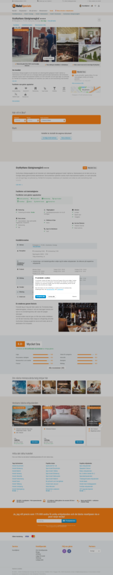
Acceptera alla (41, 296)
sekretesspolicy (51, 289)
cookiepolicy (60, 289)
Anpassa (74, 296)
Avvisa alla (52, 296)
